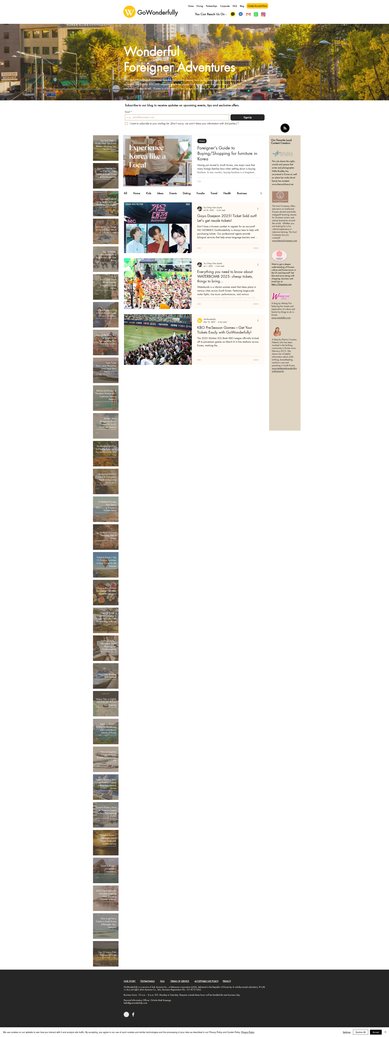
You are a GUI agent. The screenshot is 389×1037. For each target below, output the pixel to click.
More (240, 193)
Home (202, 141)
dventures (210, 67)
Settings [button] (347, 1032)
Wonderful (152, 51)
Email (128, 112)
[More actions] (259, 209)
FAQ (162, 981)
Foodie (201, 193)
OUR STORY (130, 981)
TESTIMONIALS (147, 981)
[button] (261, 193)
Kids (148, 193)
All (125, 193)
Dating (187, 193)
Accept (376, 1032)
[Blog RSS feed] (285, 128)
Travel (214, 193)
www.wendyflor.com (281, 317)
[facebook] (133, 1014)
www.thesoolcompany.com (284, 240)
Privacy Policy (247, 1032)
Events (173, 193)
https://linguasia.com (282, 284)
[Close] (385, 1032)
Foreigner (148, 67)
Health (227, 193)
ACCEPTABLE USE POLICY (206, 981)
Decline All (361, 1032)
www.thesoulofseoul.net (282, 184)
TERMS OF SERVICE (179, 981)
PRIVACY (227, 981)
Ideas (160, 193)
